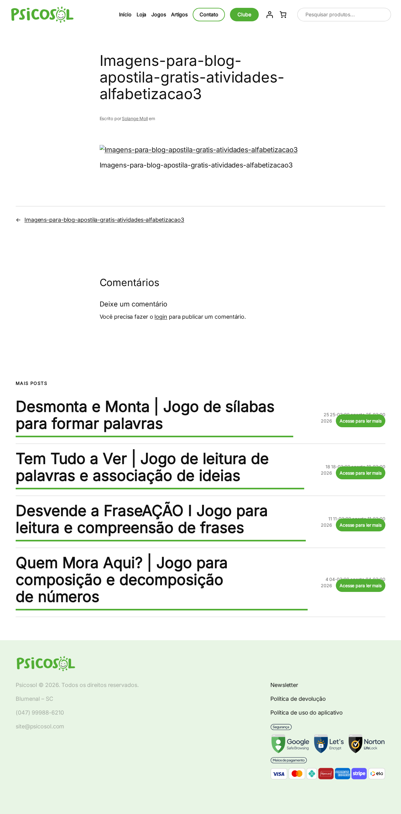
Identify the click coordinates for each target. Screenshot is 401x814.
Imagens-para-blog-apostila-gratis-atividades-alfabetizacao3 (104, 219)
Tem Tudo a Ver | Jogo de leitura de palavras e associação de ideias (142, 467)
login (160, 316)
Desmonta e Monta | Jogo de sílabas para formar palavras (145, 415)
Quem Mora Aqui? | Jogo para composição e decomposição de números (122, 579)
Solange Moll (135, 118)
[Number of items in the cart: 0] (283, 14)
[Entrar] (269, 14)
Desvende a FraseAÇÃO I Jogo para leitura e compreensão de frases (142, 519)
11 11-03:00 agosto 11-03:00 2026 (353, 522)
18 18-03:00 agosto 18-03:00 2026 (353, 470)
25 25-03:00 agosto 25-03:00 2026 (353, 417)
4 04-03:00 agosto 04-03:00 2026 (353, 582)
